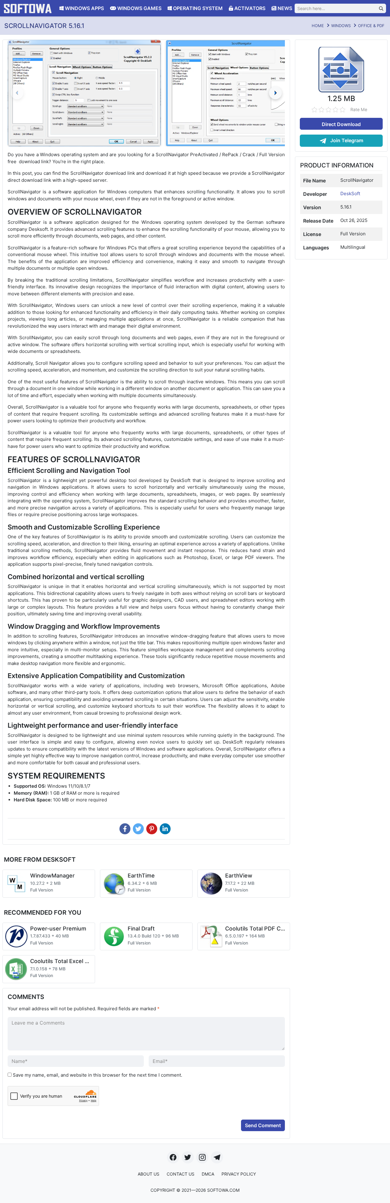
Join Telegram (346, 140)
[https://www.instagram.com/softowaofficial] (202, 1157)
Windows (341, 25)
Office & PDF (371, 25)
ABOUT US (148, 1174)
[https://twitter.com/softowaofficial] (188, 1157)
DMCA (208, 1174)
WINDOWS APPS (84, 8)
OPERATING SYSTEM (197, 8)
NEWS (284, 8)
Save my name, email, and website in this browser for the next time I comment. (97, 1075)
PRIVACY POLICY (239, 1174)
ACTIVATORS (249, 8)
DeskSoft (350, 193)
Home (318, 25)
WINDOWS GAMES (138, 8)
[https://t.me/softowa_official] (217, 1157)
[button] (275, 92)
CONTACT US (180, 1174)
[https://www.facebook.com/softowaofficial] (173, 1157)
